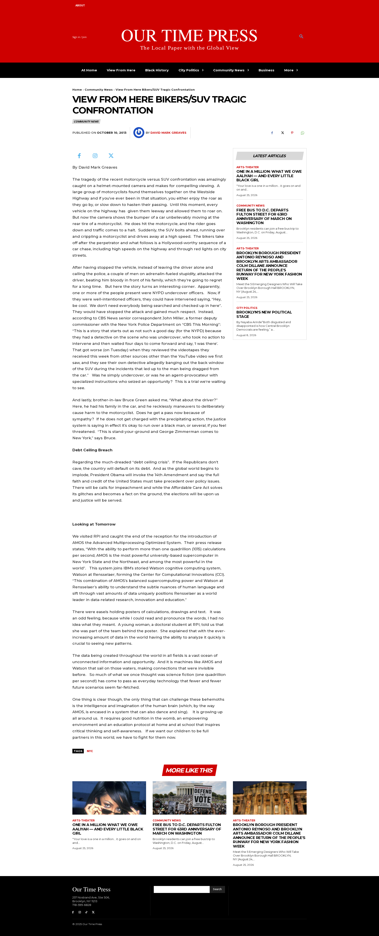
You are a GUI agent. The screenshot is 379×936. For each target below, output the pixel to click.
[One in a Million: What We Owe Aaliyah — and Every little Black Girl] (109, 797)
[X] (282, 132)
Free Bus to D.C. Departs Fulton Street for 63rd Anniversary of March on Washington (264, 216)
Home (77, 89)
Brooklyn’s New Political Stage (264, 314)
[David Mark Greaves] (139, 132)
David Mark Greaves (168, 132)
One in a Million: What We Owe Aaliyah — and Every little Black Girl (269, 175)
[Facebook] (272, 132)
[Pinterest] (292, 132)
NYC (90, 751)
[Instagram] (95, 156)
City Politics (246, 308)
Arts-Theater (247, 167)
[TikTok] (86, 912)
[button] (301, 36)
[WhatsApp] (302, 132)
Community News (99, 89)
